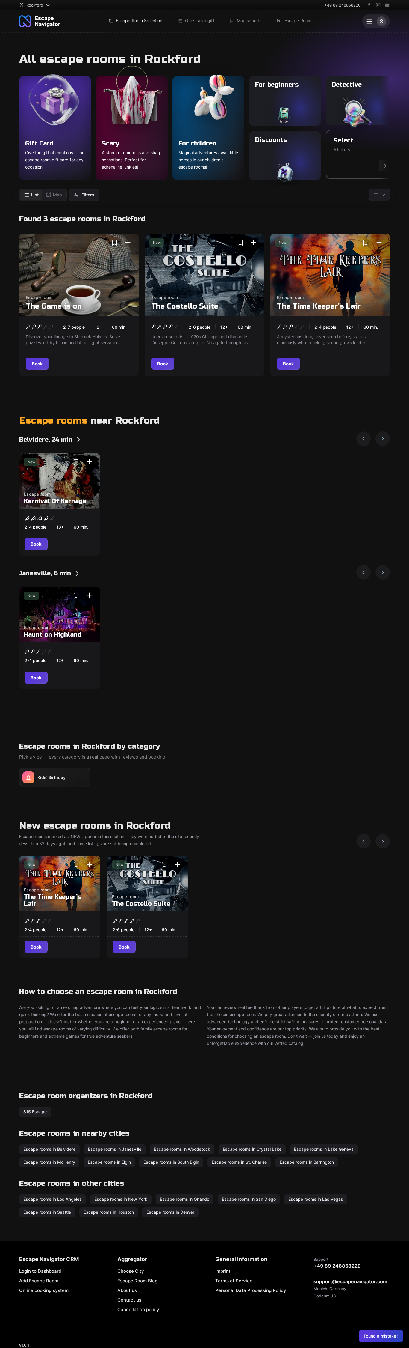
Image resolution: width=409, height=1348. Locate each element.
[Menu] (376, 21)
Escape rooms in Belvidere (49, 1149)
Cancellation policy (138, 1309)
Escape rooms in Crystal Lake (252, 1149)
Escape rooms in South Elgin (171, 1162)
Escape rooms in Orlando (184, 1199)
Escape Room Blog (137, 1281)
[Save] (115, 243)
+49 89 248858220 (342, 5)
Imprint (223, 1271)
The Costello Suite (184, 306)
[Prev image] (363, 438)
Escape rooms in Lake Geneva (324, 1149)
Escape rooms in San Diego (249, 1199)
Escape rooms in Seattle (47, 1212)
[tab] (31, 195)
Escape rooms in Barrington (307, 1162)
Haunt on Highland (52, 634)
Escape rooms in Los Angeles (52, 1199)
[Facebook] (369, 5)
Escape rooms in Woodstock (182, 1149)
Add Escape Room (38, 1281)
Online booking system (44, 1290)
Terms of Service (233, 1281)
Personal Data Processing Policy (250, 1290)
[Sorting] (379, 195)
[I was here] (128, 243)
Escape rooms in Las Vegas (315, 1199)
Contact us (129, 1300)
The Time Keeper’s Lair (319, 306)
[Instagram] (378, 5)
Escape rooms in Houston (109, 1212)
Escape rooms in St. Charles (239, 1162)
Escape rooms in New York (120, 1199)
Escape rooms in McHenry (49, 1162)
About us (127, 1290)
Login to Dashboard (40, 1271)
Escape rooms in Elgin (109, 1162)
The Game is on (54, 306)
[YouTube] (387, 5)
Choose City (130, 1271)
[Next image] (382, 438)
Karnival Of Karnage (55, 501)
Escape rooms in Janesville (114, 1149)
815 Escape (35, 1111)
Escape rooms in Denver (170, 1212)
